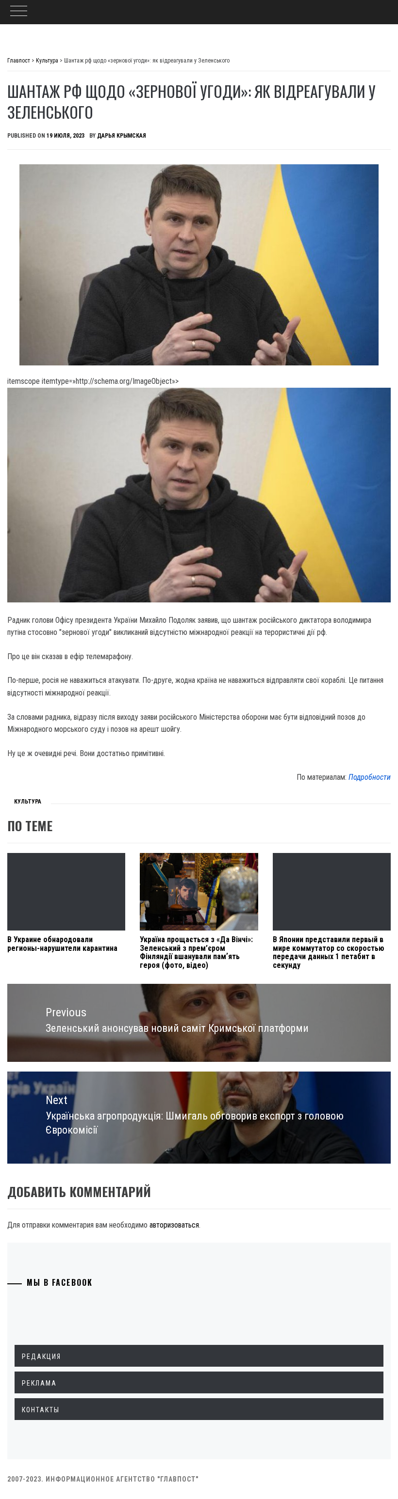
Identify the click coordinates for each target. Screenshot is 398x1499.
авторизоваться (174, 1225)
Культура (27, 801)
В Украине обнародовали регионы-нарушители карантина (62, 944)
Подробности (369, 777)
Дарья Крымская (121, 135)
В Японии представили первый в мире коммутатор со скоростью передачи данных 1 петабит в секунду (328, 952)
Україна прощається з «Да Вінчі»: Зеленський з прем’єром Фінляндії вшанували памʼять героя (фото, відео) (196, 952)
